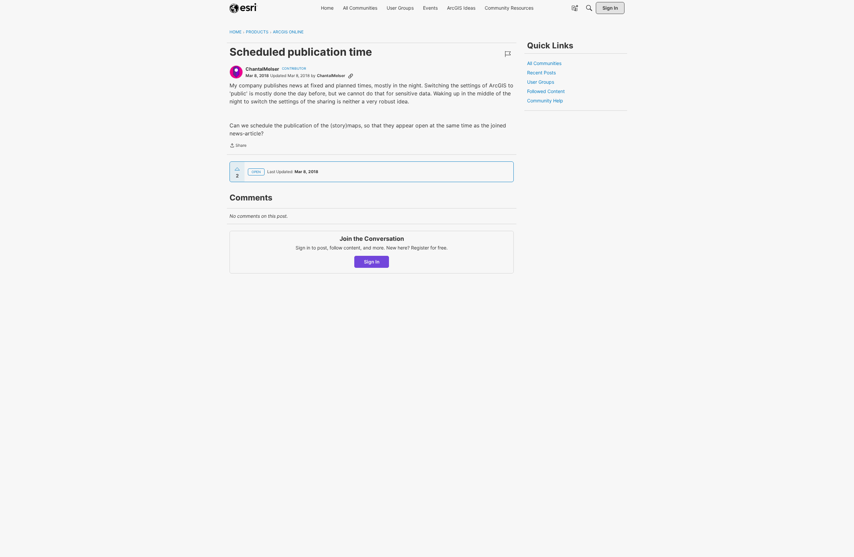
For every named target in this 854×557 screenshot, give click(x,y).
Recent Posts (541, 72)
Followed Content (546, 91)
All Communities (544, 63)
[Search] (589, 8)
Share (238, 146)
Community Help (545, 100)
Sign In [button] (372, 261)
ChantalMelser (262, 69)
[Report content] (508, 54)
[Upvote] (237, 169)
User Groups (540, 82)
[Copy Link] (351, 76)
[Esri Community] (244, 8)
